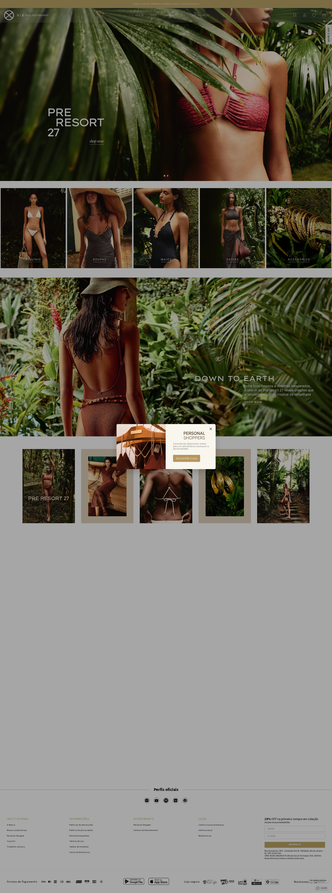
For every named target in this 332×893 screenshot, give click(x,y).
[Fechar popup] (211, 429)
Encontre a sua (186, 458)
